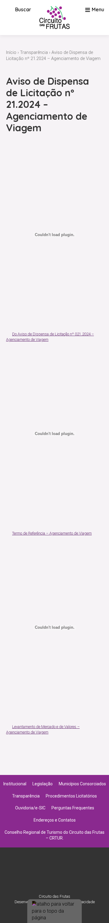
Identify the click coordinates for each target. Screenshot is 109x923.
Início (11, 52)
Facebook (62, 873)
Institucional (14, 783)
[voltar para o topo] (54, 911)
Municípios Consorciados (82, 783)
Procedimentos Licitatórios (71, 796)
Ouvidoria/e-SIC (30, 807)
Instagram (46, 873)
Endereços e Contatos (55, 820)
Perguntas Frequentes (72, 807)
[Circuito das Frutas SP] (54, 17)
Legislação (42, 783)
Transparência (34, 52)
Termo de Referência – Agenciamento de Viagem (52, 533)
